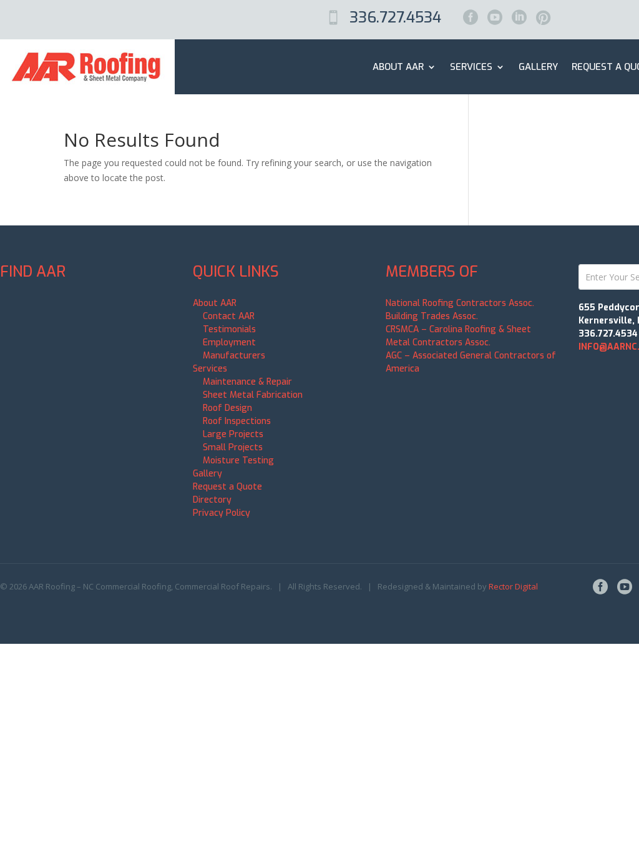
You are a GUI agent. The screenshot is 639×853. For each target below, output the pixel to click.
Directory (212, 500)
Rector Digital (513, 586)
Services (471, 67)
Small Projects (233, 447)
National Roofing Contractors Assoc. (460, 303)
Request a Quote (227, 487)
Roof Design (227, 408)
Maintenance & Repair (247, 382)
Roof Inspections (237, 421)
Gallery (538, 67)
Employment (229, 342)
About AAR (398, 67)
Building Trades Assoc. (432, 316)
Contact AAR (229, 316)
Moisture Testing (238, 460)
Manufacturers (234, 356)
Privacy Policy (221, 513)
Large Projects (233, 434)
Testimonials (229, 329)
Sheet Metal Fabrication (253, 395)
